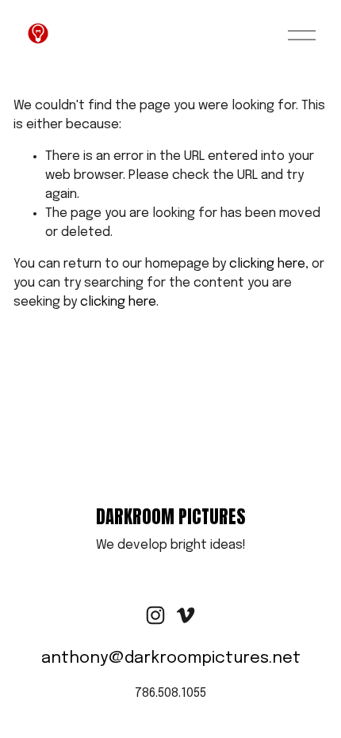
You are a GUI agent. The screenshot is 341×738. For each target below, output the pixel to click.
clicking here (267, 264)
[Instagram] (155, 615)
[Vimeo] (185, 615)
